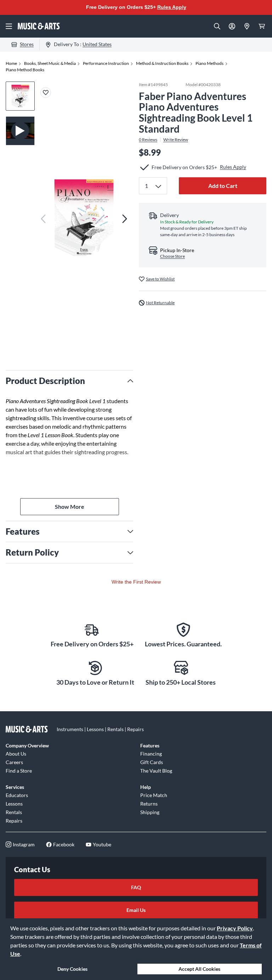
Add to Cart (222, 185)
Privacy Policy (235, 928)
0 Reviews (148, 139)
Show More (69, 506)
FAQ (136, 887)
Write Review (175, 139)
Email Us (136, 910)
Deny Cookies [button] (72, 969)
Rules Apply (171, 7)
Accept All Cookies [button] (199, 969)
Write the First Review (136, 582)
